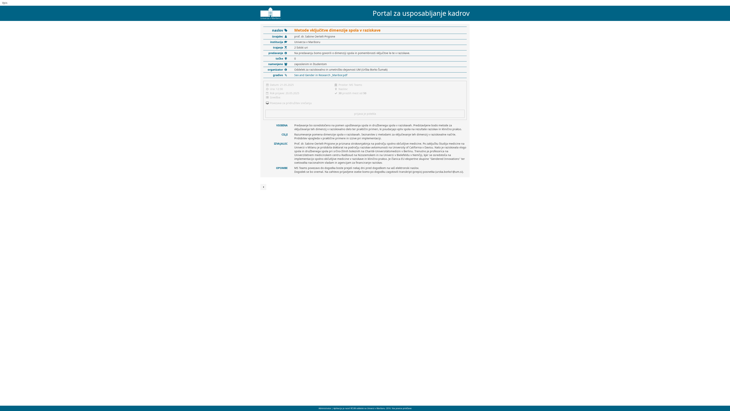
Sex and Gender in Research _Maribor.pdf (320, 75)
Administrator (325, 408)
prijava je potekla (365, 113)
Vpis (4, 3)
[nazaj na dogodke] (263, 187)
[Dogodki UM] (269, 12)
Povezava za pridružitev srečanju (291, 103)
